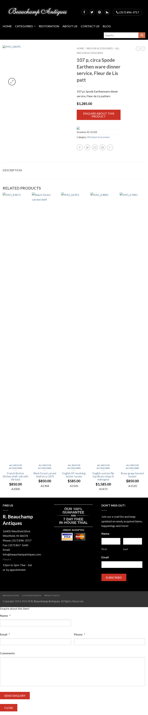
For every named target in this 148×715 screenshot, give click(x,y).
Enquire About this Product (98, 115)
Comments (7, 653)
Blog (107, 26)
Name (105, 533)
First (104, 549)
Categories (24, 26)
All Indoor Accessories (98, 137)
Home (7, 26)
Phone (79, 634)
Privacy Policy (52, 595)
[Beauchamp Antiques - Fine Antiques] (39, 11)
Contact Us (90, 26)
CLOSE (8, 707)
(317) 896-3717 (129, 12)
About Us (69, 26)
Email (106, 557)
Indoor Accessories (99, 48)
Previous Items (11, 595)
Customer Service (32, 595)
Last (125, 549)
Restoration (49, 26)
